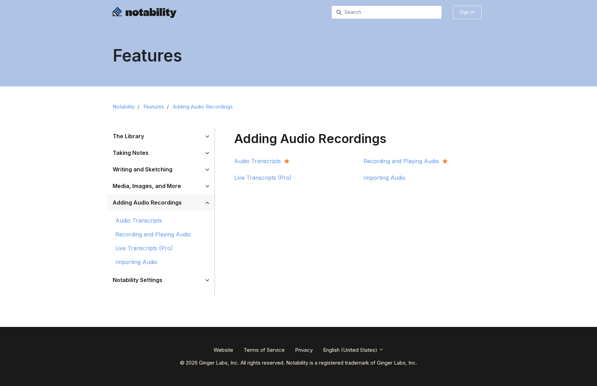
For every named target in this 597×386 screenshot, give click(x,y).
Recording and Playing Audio (153, 234)
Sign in (467, 12)
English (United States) (351, 350)
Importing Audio (136, 261)
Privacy (304, 350)
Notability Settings (137, 279)
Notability (124, 106)
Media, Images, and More (147, 185)
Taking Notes (131, 152)
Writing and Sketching (142, 169)
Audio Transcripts (138, 220)
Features (153, 106)
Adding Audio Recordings (203, 106)
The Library (128, 136)
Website (223, 350)
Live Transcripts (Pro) (144, 248)
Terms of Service (264, 350)
